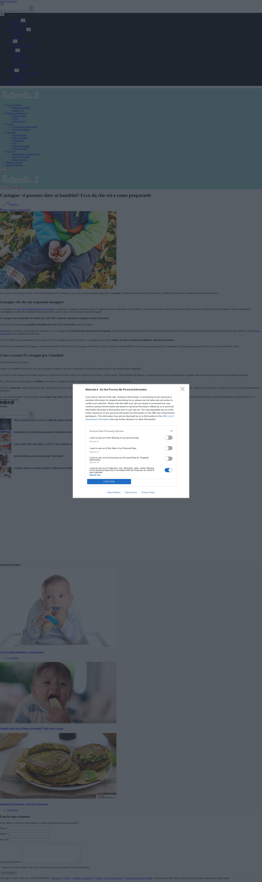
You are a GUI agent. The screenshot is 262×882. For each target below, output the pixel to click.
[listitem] (131, 431)
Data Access (131, 492)
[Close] (183, 390)
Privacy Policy (148, 492)
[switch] (169, 438)
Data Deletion (113, 492)
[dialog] (131, 441)
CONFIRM (109, 482)
